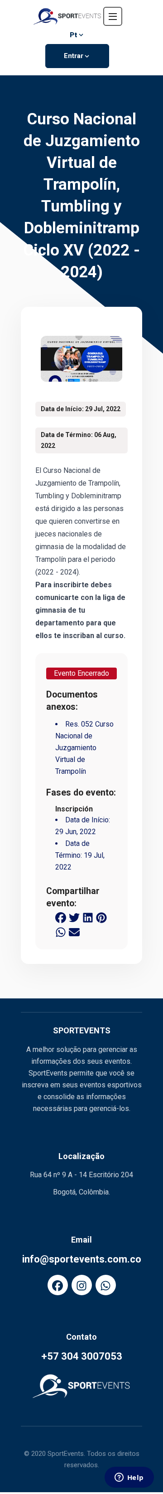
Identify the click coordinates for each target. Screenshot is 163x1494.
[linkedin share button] (87, 916)
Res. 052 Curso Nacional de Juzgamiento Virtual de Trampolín (84, 748)
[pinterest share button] (101, 916)
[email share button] (74, 931)
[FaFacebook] (58, 1285)
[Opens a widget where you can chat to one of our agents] (129, 1478)
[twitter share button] (74, 916)
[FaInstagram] (82, 1285)
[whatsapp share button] (60, 931)
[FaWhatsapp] (106, 1285)
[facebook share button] (60, 916)
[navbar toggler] (112, 16)
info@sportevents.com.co (81, 1259)
